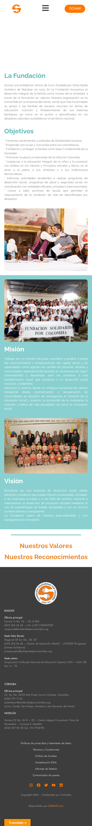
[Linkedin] (61, 785)
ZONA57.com (55, 806)
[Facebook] (38, 785)
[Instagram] (31, 785)
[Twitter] (46, 785)
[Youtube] (53, 785)
